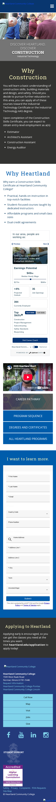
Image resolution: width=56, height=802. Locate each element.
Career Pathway (28, 399)
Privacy (14, 788)
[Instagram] (46, 735)
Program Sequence (28, 416)
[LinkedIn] (34, 735)
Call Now (28, 697)
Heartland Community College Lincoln (21, 689)
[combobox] (28, 514)
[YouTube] (21, 735)
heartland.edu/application (27, 644)
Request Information (13, 683)
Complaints (24, 788)
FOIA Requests (39, 788)
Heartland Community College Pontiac (21, 686)
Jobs (28, 717)
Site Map (7, 791)
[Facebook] (9, 735)
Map (28, 704)
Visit (28, 710)
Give (28, 723)
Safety (6, 788)
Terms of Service (29, 605)
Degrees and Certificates (28, 427)
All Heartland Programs (28, 439)
